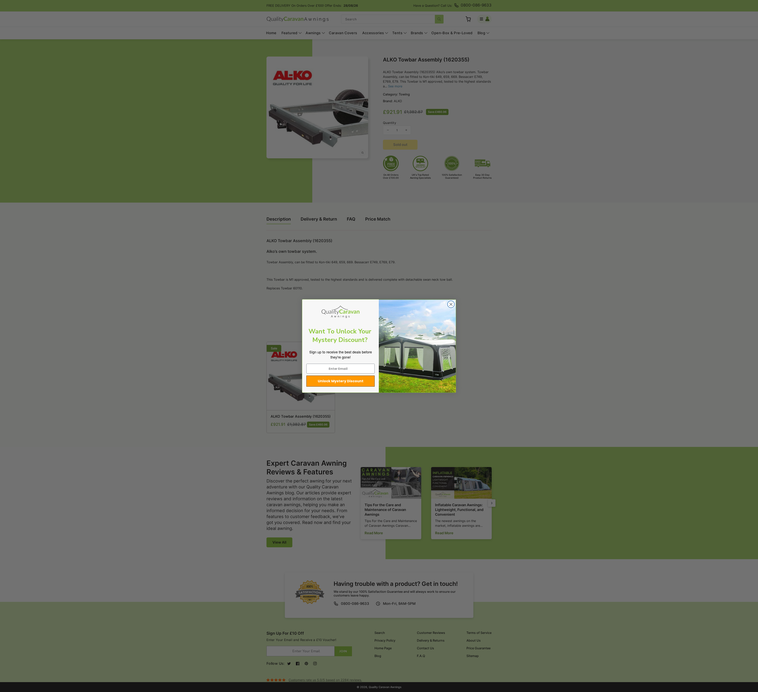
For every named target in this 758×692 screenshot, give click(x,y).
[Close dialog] (450, 304)
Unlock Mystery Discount (340, 381)
